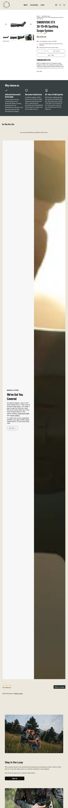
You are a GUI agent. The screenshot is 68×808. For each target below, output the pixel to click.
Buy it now (51, 55)
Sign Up (14, 778)
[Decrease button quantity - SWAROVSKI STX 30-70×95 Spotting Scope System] (39, 51)
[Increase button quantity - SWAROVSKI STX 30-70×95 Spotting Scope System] (45, 51)
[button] (25, 4)
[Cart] (64, 4)
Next (30, 24)
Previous (6, 24)
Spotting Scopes (46, 16)
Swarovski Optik (23, 413)
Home (38, 16)
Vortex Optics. (15, 415)
